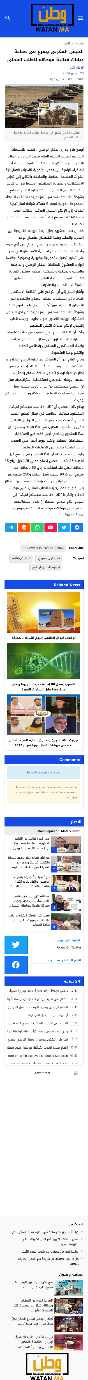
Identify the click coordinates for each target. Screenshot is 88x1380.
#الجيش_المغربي (49, 558)
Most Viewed (70, 831)
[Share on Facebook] (77, 527)
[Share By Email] (51, 527)
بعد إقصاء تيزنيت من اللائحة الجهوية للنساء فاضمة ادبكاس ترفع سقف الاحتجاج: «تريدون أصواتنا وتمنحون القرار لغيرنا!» (30, 845)
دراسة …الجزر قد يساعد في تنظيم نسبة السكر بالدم (45, 1232)
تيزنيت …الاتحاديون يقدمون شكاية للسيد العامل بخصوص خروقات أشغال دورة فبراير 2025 (43, 742)
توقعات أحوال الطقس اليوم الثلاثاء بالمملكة (44, 638)
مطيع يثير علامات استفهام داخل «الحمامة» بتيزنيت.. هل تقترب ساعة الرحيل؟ (29, 920)
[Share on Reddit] (24, 527)
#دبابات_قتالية (21, 558)
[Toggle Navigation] (81, 19)
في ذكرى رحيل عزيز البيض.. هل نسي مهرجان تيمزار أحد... (32, 1284)
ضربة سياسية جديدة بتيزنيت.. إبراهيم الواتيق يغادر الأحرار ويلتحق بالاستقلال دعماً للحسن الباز (30, 884)
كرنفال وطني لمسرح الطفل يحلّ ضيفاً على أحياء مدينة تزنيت (32, 1321)
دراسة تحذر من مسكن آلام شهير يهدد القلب (50, 1251)
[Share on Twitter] (64, 527)
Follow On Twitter (68, 947)
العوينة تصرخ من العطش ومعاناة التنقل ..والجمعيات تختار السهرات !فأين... (33, 1305)
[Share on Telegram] (11, 527)
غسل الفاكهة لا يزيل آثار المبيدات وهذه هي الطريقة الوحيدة (50, 1241)
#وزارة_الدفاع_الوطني (46, 567)
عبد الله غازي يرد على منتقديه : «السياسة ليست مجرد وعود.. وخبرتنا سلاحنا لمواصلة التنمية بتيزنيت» (30, 903)
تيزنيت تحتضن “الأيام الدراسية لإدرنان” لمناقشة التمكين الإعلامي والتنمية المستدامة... (33, 1342)
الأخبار (66, 43)
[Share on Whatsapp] (37, 527)
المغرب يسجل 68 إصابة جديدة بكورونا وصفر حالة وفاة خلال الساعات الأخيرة (43, 686)
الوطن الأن (77, 67)
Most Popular (47, 831)
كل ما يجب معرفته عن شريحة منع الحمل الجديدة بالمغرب (48, 1261)
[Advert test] (44, 1099)
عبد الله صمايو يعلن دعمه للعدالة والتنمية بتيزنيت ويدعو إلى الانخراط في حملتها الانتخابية (28, 862)
